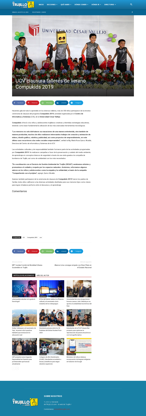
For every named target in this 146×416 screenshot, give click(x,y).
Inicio (41, 4)
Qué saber (65, 4)
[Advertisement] (51, 215)
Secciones (51, 4)
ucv (41, 237)
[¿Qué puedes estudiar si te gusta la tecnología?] (24, 288)
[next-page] (17, 368)
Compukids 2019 (32, 237)
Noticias (18, 75)
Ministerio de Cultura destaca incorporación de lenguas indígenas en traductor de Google (78, 359)
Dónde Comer (80, 4)
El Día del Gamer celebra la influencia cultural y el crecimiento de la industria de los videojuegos (51, 301)
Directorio (109, 4)
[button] (131, 5)
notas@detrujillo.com (62, 409)
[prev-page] (13, 368)
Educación (25, 75)
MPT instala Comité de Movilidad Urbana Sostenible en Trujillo (27, 266)
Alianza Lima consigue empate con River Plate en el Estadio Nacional (73, 266)
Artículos (15, 296)
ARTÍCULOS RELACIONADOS (23, 275)
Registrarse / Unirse (39, 12)
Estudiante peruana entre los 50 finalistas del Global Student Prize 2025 (50, 330)
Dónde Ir (95, 4)
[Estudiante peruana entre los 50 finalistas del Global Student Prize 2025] (51, 317)
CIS (24, 237)
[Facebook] (132, 12)
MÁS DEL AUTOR (43, 275)
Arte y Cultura (71, 354)
